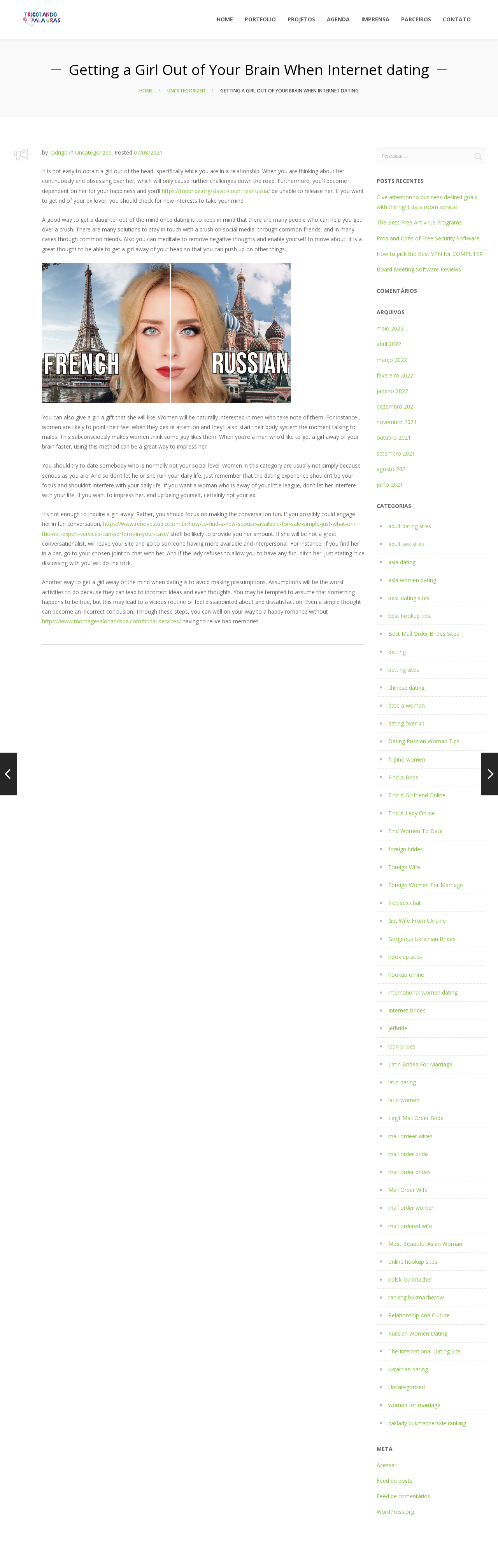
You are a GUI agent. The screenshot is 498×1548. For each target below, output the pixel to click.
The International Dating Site (424, 1351)
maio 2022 (390, 328)
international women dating (423, 992)
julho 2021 (390, 484)
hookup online (406, 974)
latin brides (402, 1046)
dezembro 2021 (396, 406)
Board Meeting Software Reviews (419, 269)
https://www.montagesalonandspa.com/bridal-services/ (111, 621)
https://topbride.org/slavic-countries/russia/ (216, 191)
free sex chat (404, 902)
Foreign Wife (404, 867)
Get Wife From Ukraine (417, 920)
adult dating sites (409, 526)
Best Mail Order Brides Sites (423, 633)
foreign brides (405, 849)
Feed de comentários (403, 1496)
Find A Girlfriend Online (416, 795)
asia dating (402, 562)
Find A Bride (403, 777)
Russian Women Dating (417, 1333)
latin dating (402, 1082)
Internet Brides (407, 1010)
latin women (403, 1100)
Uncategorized (186, 90)
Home (146, 90)
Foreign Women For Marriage (425, 885)
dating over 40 (406, 723)
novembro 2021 (397, 422)
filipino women (406, 759)
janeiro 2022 (392, 391)
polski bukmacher (410, 1279)
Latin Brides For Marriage (420, 1064)
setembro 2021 (396, 453)
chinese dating (406, 687)
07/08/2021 (148, 152)
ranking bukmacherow (416, 1297)
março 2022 (392, 360)
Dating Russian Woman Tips (423, 741)
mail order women (411, 1207)
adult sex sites (406, 544)
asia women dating (412, 580)
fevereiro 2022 (395, 375)
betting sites (403, 669)
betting (397, 652)
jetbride (397, 1028)
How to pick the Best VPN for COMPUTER (430, 253)
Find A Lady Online (411, 813)
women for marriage (414, 1405)
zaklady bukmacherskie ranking (427, 1423)
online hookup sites (412, 1261)
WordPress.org (395, 1511)
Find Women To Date (415, 831)
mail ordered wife (410, 1226)
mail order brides (409, 1172)
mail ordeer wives (410, 1136)
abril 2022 (389, 344)
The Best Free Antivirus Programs (419, 222)
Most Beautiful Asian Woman (425, 1243)
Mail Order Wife (408, 1189)
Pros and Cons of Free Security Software (428, 238)
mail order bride (408, 1154)
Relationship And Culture (419, 1315)
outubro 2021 (394, 437)
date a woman (406, 705)
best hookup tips (409, 615)
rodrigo (58, 152)
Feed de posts (394, 1480)
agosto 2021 (393, 469)
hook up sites (405, 956)
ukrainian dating (408, 1369)
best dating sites (409, 598)
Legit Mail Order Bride (416, 1118)
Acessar (386, 1465)
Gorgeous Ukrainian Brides (422, 939)
